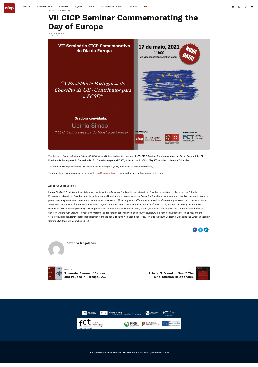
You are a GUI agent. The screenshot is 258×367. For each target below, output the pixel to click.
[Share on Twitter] (200, 229)
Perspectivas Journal (111, 6)
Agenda (79, 6)
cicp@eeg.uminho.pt (106, 173)
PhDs (91, 6)
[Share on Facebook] (195, 229)
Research (63, 6)
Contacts (133, 6)
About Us (25, 6)
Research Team (44, 6)
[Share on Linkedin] (206, 229)
